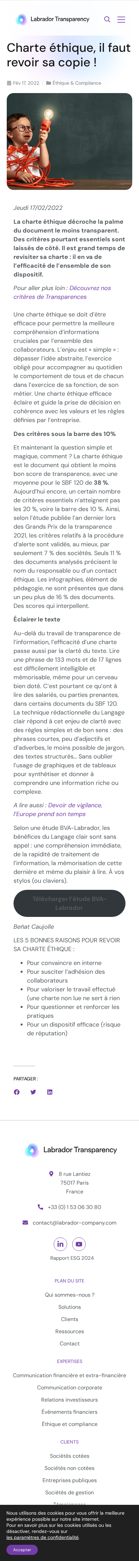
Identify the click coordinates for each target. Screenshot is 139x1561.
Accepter (22, 1550)
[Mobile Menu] (121, 20)
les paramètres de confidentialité (42, 1537)
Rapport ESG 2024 (72, 1258)
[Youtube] (79, 1244)
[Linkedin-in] (60, 1244)
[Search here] (107, 20)
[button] (16, 1092)
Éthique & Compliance (77, 83)
